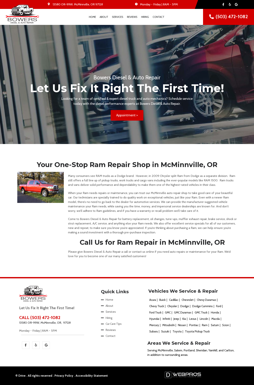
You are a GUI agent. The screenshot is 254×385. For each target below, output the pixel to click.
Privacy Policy (63, 375)
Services (117, 17)
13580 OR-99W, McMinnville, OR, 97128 (45, 322)
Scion (225, 325)
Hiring (145, 17)
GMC (168, 312)
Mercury (154, 325)
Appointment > (127, 115)
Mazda (215, 319)
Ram (205, 325)
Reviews (132, 17)
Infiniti (166, 319)
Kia (184, 319)
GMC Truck (201, 312)
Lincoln (204, 319)
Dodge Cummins (202, 306)
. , (78, 4)
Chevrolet (188, 300)
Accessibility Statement (91, 375)
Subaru (153, 331)
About (104, 17)
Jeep (176, 319)
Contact (158, 17)
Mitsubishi (168, 325)
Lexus (192, 319)
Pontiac (194, 325)
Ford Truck (155, 312)
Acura (152, 300)
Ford (218, 306)
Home (92, 17)
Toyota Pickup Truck (197, 331)
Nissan (182, 325)
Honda (215, 312)
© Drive (20, 375)
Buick (162, 300)
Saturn (215, 325)
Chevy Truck (156, 306)
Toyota (177, 331)
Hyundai (154, 319)
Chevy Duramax (206, 300)
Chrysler (172, 306)
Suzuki (165, 331)
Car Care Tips (114, 324)
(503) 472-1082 (232, 16)
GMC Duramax (182, 312)
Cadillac (173, 300)
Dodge (184, 306)
